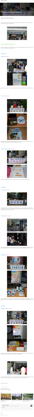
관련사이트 (2, 412)
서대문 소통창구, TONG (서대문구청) (4, 413)
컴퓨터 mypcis (2, 415)
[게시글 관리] (3, 387)
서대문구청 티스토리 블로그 (4, 0)
